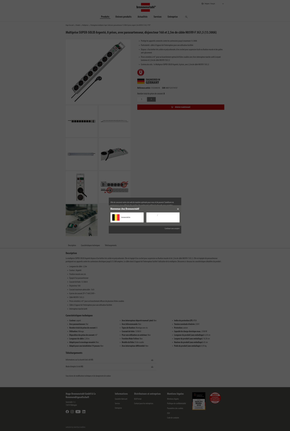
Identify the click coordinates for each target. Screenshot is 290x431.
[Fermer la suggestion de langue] (178, 209)
